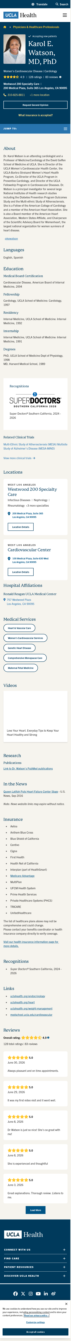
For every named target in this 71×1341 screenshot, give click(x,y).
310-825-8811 (16, 94)
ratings (35, 77)
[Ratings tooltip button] (60, 76)
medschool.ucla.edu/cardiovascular (31, 1014)
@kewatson (11, 238)
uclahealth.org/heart (22, 1002)
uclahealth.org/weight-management (31, 1008)
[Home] (4, 27)
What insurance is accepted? (35, 115)
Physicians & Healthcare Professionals (36, 27)
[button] (39, 4)
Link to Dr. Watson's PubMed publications (28, 768)
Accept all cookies (35, 1331)
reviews (51, 77)
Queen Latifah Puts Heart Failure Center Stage (30, 791)
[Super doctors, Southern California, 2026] (35, 399)
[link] (15, 1293)
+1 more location (39, 94)
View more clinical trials (17, 458)
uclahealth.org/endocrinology (27, 996)
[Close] (66, 1304)
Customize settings (35, 1322)
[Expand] (64, 1249)
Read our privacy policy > (36, 1315)
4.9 (22, 77)
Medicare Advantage (22, 875)
